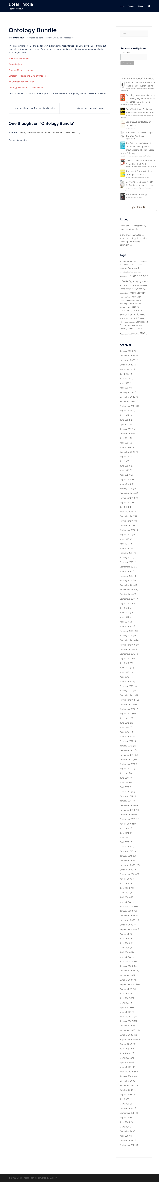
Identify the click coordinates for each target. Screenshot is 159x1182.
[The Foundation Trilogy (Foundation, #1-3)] (122, 196)
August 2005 (126, 1094)
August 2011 (125, 768)
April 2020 (125, 475)
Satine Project (15, 64)
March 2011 (125, 791)
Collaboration (134, 268)
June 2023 (125, 378)
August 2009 (126, 879)
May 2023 (124, 383)
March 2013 (125, 681)
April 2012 (124, 732)
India (121, 297)
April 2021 (124, 443)
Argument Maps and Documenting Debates (35, 108)
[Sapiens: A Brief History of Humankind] (122, 124)
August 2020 (126, 456)
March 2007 (125, 1012)
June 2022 (125, 420)
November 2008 (127, 920)
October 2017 (126, 525)
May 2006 (124, 1058)
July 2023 (124, 374)
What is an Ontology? (19, 58)
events (137, 285)
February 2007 (126, 1016)
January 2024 (126, 351)
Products (135, 307)
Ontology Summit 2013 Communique (26, 87)
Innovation (136, 297)
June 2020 (125, 466)
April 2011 (124, 787)
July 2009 (124, 883)
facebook (143, 285)
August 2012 (126, 713)
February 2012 (126, 741)
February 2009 (127, 906)
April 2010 (124, 842)
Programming (126, 310)
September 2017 (127, 530)
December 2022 (127, 397)
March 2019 (125, 484)
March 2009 (125, 902)
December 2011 (127, 750)
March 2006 (125, 1067)
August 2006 (126, 1044)
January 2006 (126, 1076)
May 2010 (124, 837)
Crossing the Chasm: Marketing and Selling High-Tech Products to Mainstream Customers (140, 98)
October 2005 (126, 1090)
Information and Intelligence (60, 38)
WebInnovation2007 (127, 334)
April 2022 (125, 424)
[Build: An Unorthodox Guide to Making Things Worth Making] (122, 84)
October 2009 (126, 869)
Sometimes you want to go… (90, 108)
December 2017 (127, 516)
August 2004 (126, 1117)
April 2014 (124, 622)
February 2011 (126, 796)
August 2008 (126, 934)
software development (127, 322)
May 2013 (124, 672)
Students (139, 325)
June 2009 (125, 888)
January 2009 (126, 911)
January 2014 (126, 635)
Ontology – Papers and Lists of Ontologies (29, 76)
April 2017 (124, 543)
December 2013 (127, 640)
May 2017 (124, 539)
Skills (122, 318)
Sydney (53, 1178)
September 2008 (128, 929)
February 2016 (126, 562)
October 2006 (126, 1035)
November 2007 (127, 975)
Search (123, 314)
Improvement (137, 292)
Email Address (126, 53)
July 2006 (124, 1048)
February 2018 (126, 511)
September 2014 (127, 599)
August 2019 (126, 479)
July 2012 (124, 718)
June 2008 (125, 943)
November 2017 (127, 521)
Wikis (137, 334)
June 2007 (125, 998)
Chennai (134, 265)
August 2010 (126, 824)
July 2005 (124, 1099)
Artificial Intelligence (127, 261)
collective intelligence (128, 272)
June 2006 (125, 1053)
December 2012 (127, 695)
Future (122, 289)
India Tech (127, 297)
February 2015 (126, 576)
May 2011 (124, 782)
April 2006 (125, 1062)
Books (122, 265)
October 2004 (126, 1108)
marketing (123, 304)
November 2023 (127, 360)
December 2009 (127, 860)
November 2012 (127, 700)
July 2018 (124, 507)
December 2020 (127, 452)
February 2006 (127, 1071)
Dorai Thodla (21, 4)
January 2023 (126, 392)
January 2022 (126, 429)
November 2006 (127, 1030)
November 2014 (127, 589)
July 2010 (124, 828)
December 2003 (127, 1131)
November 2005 (127, 1085)
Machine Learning (134, 300)
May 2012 (124, 727)
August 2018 (126, 502)
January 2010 (126, 856)
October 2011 (126, 759)
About (140, 6)
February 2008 (127, 961)
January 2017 (126, 557)
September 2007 (128, 984)
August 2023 (126, 369)
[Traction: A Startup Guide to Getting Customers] (122, 173)
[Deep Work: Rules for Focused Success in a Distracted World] (122, 111)
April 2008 (125, 952)
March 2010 (125, 846)
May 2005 (124, 1103)
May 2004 (124, 1126)
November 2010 (127, 810)
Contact (131, 6)
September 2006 (128, 1039)
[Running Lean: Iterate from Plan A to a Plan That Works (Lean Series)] (122, 162)
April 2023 (125, 387)
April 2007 (125, 1007)
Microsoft (131, 304)
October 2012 (126, 704)
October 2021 (126, 433)
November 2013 (127, 645)
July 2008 (124, 938)
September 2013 (127, 654)
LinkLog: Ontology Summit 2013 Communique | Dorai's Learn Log (49, 132)
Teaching (123, 328)
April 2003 (125, 1136)
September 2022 (128, 406)
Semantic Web (136, 314)
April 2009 (125, 897)
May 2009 (124, 892)
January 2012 (126, 745)
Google (128, 289)
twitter (139, 328)
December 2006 (127, 1025)
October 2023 (126, 364)
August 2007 (126, 989)
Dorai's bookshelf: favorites (138, 78)
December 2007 (127, 970)
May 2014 (124, 617)
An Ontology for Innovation (21, 81)
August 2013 (126, 658)
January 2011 (126, 800)
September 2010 (127, 819)
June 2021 (124, 438)
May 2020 (124, 470)
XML (144, 333)
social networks (129, 318)
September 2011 (127, 764)
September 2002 (128, 1145)
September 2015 (127, 566)
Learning (124, 300)
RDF (142, 311)
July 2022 (124, 415)
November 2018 (127, 498)
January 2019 (126, 488)
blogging (139, 261)
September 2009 (128, 874)
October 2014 (126, 594)
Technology (132, 328)
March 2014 (125, 626)
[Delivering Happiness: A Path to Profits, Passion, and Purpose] (122, 183)
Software (140, 318)
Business (127, 265)
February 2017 (126, 553)
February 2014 (126, 631)
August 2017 (125, 534)
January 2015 (126, 580)
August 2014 (126, 603)
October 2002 (126, 1140)
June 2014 (124, 612)
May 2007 (124, 1003)
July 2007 (124, 993)
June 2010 (124, 833)
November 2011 (127, 755)
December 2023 (127, 355)
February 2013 (126, 686)
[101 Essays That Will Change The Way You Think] (122, 134)
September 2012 (127, 709)
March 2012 (125, 736)
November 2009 (127, 865)
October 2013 (126, 649)
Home (122, 6)
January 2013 (126, 690)
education (123, 276)
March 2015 (125, 571)
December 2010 (127, 805)
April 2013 (124, 677)
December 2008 (127, 915)
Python (136, 310)
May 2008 (124, 947)
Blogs (145, 261)
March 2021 (125, 447)
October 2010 (126, 814)
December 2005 (127, 1081)
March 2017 (125, 548)
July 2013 (124, 663)
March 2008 (125, 957)
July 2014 (124, 608)
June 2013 (124, 667)
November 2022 (127, 401)
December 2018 (127, 493)
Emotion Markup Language (21, 70)
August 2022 (126, 410)
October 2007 (126, 980)
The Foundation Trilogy (136, 194)
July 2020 (124, 461)
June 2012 (124, 723)
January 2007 (126, 1021)
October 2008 (126, 924)
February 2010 (126, 851)
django (138, 272)
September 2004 (128, 1113)
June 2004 (125, 1122)
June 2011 (124, 778)
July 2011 (124, 773)
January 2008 (126, 966)
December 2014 (127, 585)
